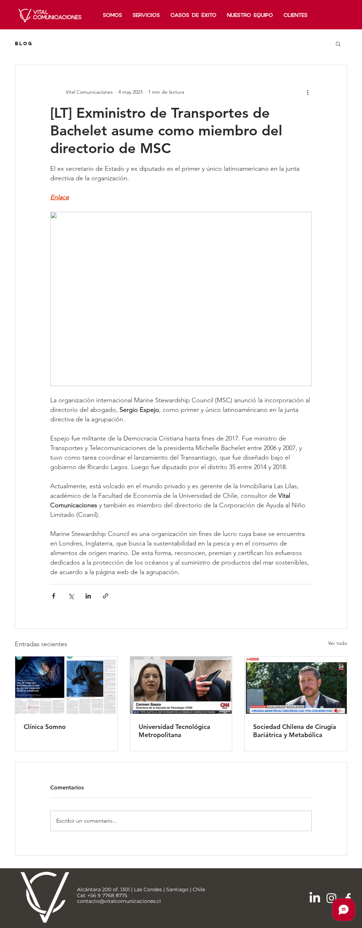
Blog (24, 43)
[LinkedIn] (314, 898)
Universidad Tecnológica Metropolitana (174, 731)
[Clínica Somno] (66, 685)
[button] (338, 43)
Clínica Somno (45, 727)
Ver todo (337, 643)
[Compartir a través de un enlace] (105, 596)
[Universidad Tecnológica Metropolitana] (181, 685)
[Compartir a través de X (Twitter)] (71, 596)
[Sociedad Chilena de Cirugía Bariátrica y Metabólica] (296, 685)
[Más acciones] (307, 92)
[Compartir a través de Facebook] (53, 596)
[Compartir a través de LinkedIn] (88, 596)
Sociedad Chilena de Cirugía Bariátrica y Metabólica (294, 731)
